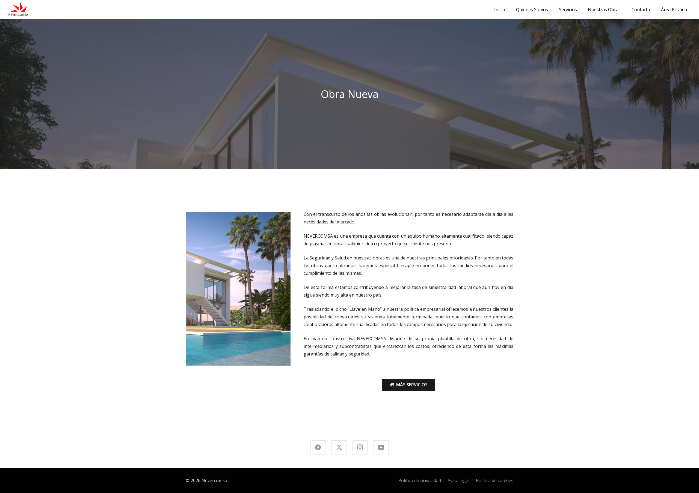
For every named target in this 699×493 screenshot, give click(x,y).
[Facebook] (317, 447)
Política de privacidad (419, 480)
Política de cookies (494, 480)
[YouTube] (381, 447)
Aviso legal (458, 480)
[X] (338, 447)
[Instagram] (360, 447)
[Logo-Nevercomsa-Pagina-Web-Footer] (18, 9)
